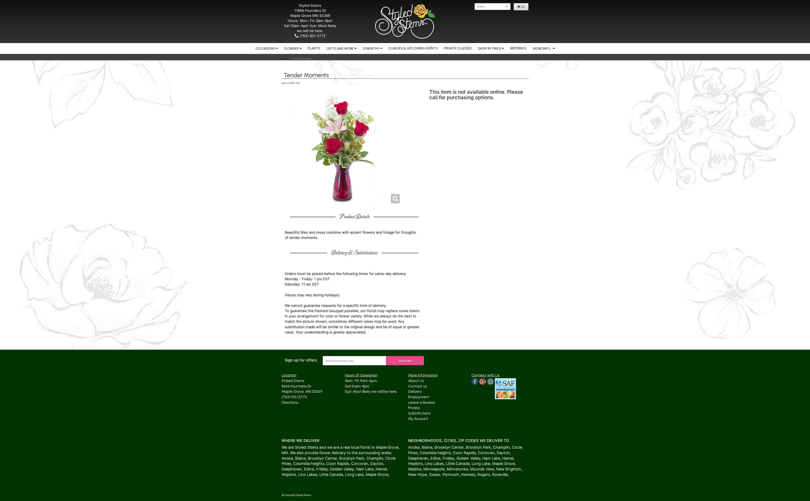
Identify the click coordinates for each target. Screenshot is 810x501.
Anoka (287, 458)
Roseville (500, 474)
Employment (418, 397)
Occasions (265, 48)
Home (285, 58)
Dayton (376, 463)
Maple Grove (387, 447)
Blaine (300, 458)
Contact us (417, 386)
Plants (314, 48)
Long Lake (354, 474)
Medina (414, 469)
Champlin (374, 458)
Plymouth (450, 474)
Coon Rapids (337, 463)
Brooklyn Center (322, 458)
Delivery (415, 391)
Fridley (322, 469)
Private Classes (458, 48)
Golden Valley (342, 469)
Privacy (414, 407)
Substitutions (419, 413)
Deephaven (292, 469)
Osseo (434, 474)
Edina (309, 469)
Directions (290, 402)
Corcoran (359, 463)
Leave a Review (421, 402)
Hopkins (289, 474)
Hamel (381, 469)
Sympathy (371, 48)
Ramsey (468, 474)
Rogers (483, 474)
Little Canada (331, 474)
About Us (416, 380)
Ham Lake (365, 469)
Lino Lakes (307, 474)
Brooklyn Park (351, 458)
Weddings (518, 48)
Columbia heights (308, 463)
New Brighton (508, 469)
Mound (476, 469)
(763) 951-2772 (311, 36)
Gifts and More (340, 48)
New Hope (417, 474)
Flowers (291, 48)
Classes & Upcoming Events (413, 48)
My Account (418, 418)
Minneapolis (434, 469)
